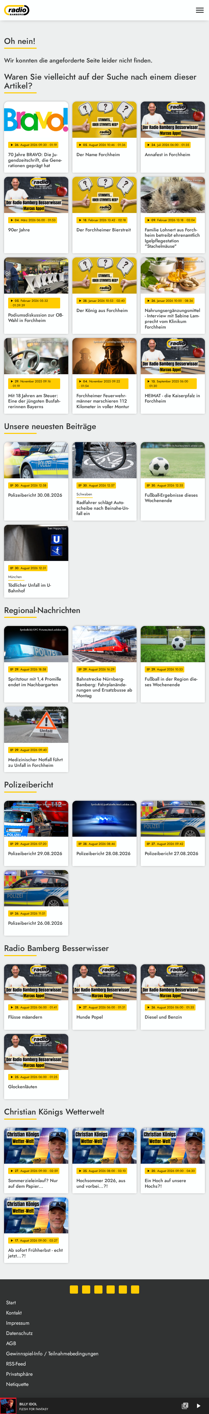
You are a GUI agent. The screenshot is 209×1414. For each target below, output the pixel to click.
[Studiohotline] (135, 1289)
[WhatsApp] (74, 1289)
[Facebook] (86, 1289)
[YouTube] (111, 1289)
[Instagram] (98, 1289)
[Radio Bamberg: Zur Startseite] (98, 10)
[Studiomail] (123, 1289)
